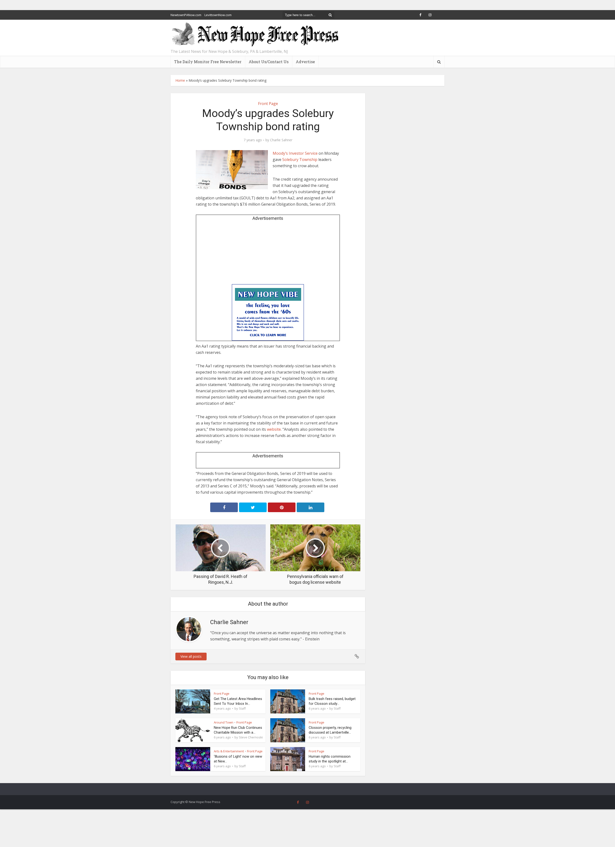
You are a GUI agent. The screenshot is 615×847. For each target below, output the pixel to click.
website (274, 429)
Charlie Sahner (281, 140)
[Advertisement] (268, 254)
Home (180, 80)
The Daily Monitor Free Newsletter (207, 61)
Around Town (223, 722)
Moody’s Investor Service (295, 153)
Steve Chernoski (251, 737)
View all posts (191, 656)
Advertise (305, 61)
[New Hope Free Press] (255, 34)
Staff (242, 708)
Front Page (268, 103)
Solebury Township (299, 159)
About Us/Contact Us (269, 61)
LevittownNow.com (218, 15)
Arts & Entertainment (229, 751)
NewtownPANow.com (186, 15)
